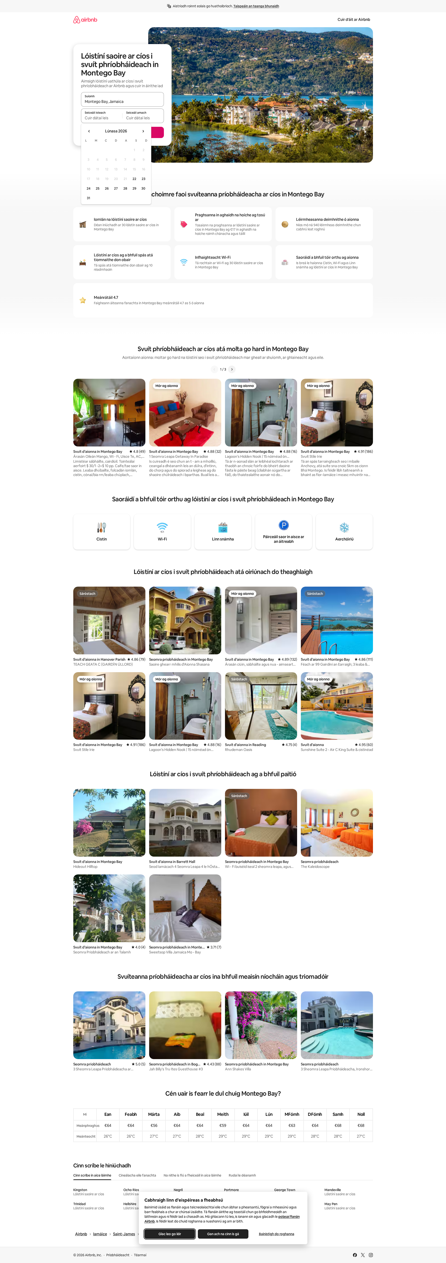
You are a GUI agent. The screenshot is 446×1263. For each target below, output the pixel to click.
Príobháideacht (117, 1255)
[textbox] (102, 118)
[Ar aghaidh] (232, 369)
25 (98, 188)
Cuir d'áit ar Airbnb (354, 19)
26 (107, 188)
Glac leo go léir (169, 1234)
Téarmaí (140, 1255)
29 (134, 188)
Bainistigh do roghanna (276, 1234)
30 (143, 188)
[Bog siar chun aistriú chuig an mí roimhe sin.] (89, 131)
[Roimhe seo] (214, 369)
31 (88, 198)
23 (143, 179)
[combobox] (122, 101)
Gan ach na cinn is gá (223, 1234)
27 (116, 188)
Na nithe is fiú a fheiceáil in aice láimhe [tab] (192, 1175)
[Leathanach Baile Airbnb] (85, 19)
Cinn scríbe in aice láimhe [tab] (92, 1175)
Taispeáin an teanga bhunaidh (256, 6)
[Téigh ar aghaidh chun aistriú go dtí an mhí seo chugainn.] (143, 131)
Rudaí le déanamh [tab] (242, 1175)
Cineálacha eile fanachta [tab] (137, 1175)
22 (134, 179)
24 (88, 188)
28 (125, 188)
